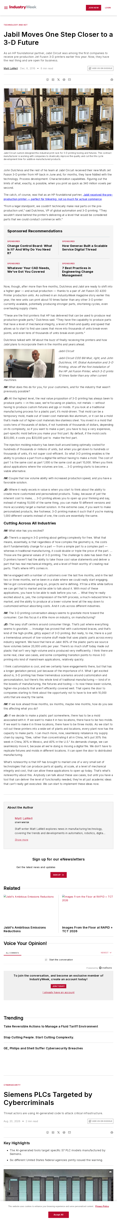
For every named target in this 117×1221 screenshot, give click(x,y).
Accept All (58, 1215)
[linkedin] (53, 79)
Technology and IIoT (16, 25)
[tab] (12, 952)
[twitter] (58, 79)
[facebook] (47, 79)
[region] (58, 960)
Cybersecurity (12, 1085)
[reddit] (64, 79)
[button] (6, 7)
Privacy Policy (102, 1206)
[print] (111, 79)
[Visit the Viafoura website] (105, 968)
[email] (69, 79)
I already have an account (58, 992)
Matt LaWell (11, 68)
